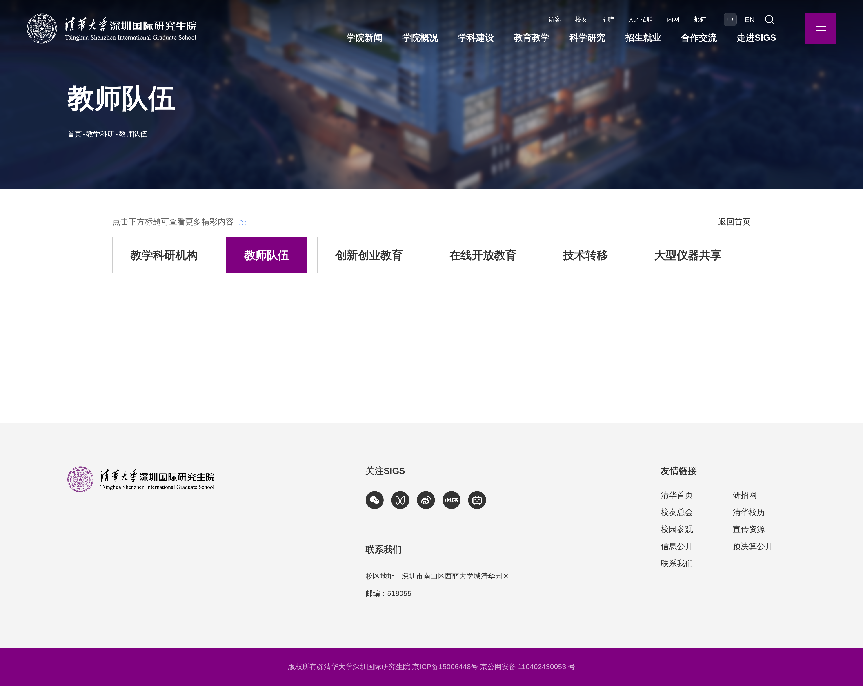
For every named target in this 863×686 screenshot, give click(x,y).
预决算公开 (753, 546)
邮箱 (700, 19)
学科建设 (476, 37)
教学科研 (100, 134)
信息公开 (677, 546)
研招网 (745, 495)
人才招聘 (640, 19)
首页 (74, 134)
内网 (673, 19)
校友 (581, 19)
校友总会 (677, 512)
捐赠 (607, 19)
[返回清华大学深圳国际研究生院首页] (111, 15)
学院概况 (420, 37)
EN (750, 20)
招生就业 (643, 37)
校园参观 (677, 529)
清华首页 (677, 495)
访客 (554, 19)
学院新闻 (365, 37)
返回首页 (734, 221)
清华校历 (749, 512)
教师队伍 (133, 134)
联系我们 (677, 563)
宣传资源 (749, 529)
